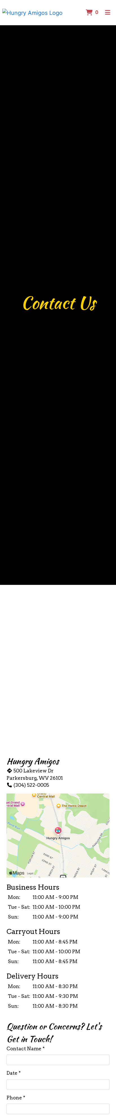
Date (11, 1073)
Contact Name (23, 1048)
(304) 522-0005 (31, 785)
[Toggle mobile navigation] (108, 12)
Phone (14, 1097)
